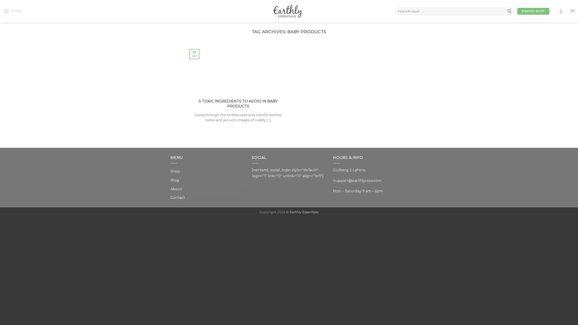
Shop (175, 171)
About (176, 189)
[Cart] (572, 11)
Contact (177, 197)
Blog (174, 180)
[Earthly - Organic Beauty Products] (289, 11)
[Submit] (509, 11)
